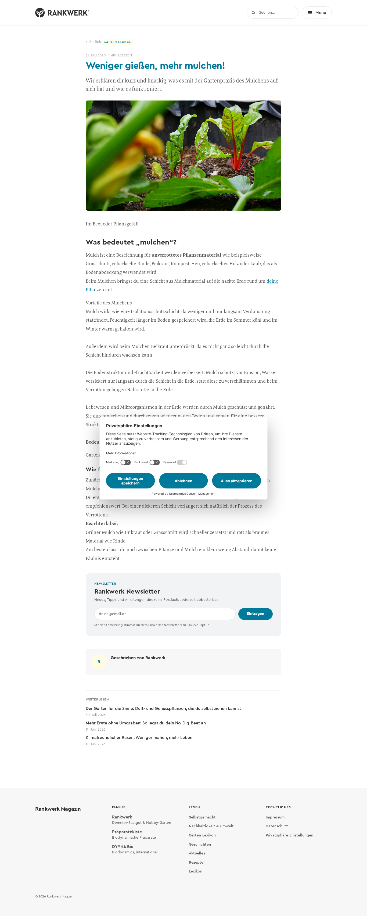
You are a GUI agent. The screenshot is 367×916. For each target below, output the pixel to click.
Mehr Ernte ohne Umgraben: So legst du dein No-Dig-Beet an (146, 726)
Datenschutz (277, 826)
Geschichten (200, 844)
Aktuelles (197, 853)
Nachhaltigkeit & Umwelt (211, 826)
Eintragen (255, 614)
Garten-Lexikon (202, 835)
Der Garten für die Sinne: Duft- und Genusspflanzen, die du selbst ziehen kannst (163, 711)
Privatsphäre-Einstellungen (289, 835)
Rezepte (196, 862)
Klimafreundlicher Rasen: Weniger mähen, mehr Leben (139, 740)
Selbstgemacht (202, 817)
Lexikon (195, 871)
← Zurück (93, 42)
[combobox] (272, 13)
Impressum (275, 817)
